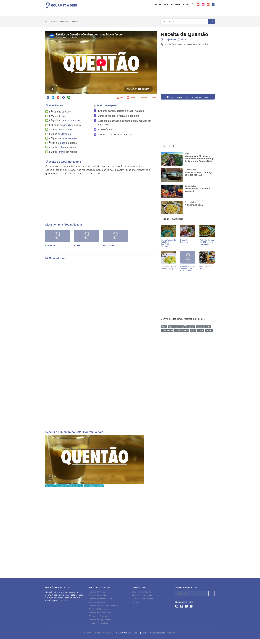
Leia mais (64, 600)
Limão (200, 331)
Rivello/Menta (171, 633)
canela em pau (69, 138)
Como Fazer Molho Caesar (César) (168, 268)
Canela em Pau (182, 331)
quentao (50, 486)
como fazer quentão (94, 486)
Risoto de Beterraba (184, 241)
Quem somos (161, 5)
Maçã (193, 331)
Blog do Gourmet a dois (142, 592)
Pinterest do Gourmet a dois (208, 4)
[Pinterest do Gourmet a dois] (186, 606)
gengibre (68, 125)
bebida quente (75, 486)
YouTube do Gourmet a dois (198, 4)
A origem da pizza (194, 205)
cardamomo (64, 134)
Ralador (108, 245)
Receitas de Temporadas (99, 609)
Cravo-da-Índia (203, 327)
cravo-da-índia (66, 129)
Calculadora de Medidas (142, 599)
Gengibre (190, 327)
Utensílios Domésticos (98, 623)
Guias (186, 5)
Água (164, 327)
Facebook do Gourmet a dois (213, 4)
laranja (61, 151)
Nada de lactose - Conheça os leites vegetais (198, 173)
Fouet (78, 245)
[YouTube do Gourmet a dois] (176, 606)
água (64, 116)
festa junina (61, 486)
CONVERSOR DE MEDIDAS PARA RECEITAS (189, 97)
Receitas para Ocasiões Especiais (103, 606)
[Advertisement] (188, 54)
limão (61, 147)
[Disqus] (101, 294)
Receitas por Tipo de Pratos (101, 613)
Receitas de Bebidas (97, 592)
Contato (135, 602)
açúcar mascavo (71, 120)
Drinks (74, 22)
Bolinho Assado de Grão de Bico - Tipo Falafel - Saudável (168, 243)
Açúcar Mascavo (176, 327)
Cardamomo (167, 331)
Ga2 (46, 22)
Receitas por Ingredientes (100, 620)
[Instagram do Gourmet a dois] (181, 606)
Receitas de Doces (97, 602)
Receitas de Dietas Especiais (101, 599)
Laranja (209, 331)
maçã (62, 143)
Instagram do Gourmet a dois (203, 4)
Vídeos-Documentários (142, 595)
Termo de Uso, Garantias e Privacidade (97, 633)
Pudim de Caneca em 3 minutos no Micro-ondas (206, 242)
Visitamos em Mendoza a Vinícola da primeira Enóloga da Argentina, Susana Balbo (199, 158)
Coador (50, 245)
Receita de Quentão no (60, 432)
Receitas (176, 5)
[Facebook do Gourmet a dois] (191, 606)
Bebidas (63, 22)
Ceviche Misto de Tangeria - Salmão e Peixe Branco (187, 269)
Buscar (193, 4)
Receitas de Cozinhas (98, 595)
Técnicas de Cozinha (98, 616)
